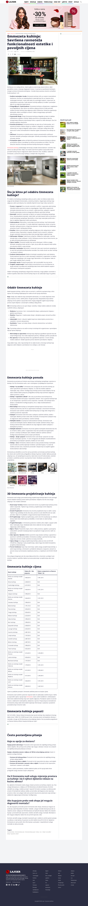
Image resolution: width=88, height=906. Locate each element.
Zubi (34, 880)
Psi (46, 882)
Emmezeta (29, 697)
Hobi (46, 873)
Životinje (35, 887)
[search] (81, 2)
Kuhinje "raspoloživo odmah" (13, 833)
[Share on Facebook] (8, 54)
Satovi (59, 887)
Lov (72, 878)
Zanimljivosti (35, 889)
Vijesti (46, 871)
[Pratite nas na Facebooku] (7, 885)
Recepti (72, 875)
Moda (59, 880)
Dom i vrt (35, 873)
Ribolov (60, 875)
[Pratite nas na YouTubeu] (16, 885)
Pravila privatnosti (16, 882)
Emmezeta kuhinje (12, 147)
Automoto (47, 887)
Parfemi (34, 878)
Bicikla (72, 873)
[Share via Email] (15, 54)
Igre (59, 873)
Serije (59, 878)
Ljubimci (47, 878)
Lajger (43, 901)
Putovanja (47, 889)
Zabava (72, 871)
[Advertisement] (32, 360)
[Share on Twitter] (10, 54)
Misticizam (73, 882)
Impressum (8, 882)
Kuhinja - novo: (39, 832)
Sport (34, 882)
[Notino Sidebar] (70, 53)
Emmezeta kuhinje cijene (19, 832)
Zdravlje (35, 871)
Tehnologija (35, 875)
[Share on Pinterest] (13, 54)
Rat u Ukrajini (48, 875)
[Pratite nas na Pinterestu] (9, 885)
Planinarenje (74, 880)
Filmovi (59, 871)
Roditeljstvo (35, 892)
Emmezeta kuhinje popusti (30, 832)
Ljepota (47, 885)
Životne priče (61, 885)
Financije (35, 885)
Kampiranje (60, 882)
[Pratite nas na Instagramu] (11, 885)
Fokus (46, 880)
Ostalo (72, 885)
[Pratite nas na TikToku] (19, 885)
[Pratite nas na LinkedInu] (14, 885)
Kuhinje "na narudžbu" (46, 832)
